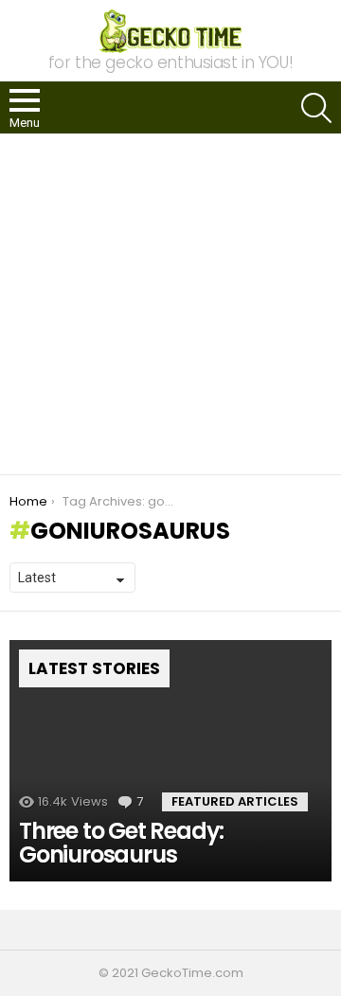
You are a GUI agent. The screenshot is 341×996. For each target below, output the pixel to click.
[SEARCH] (316, 108)
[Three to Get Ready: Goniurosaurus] (170, 760)
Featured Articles (234, 801)
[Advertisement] (170, 303)
